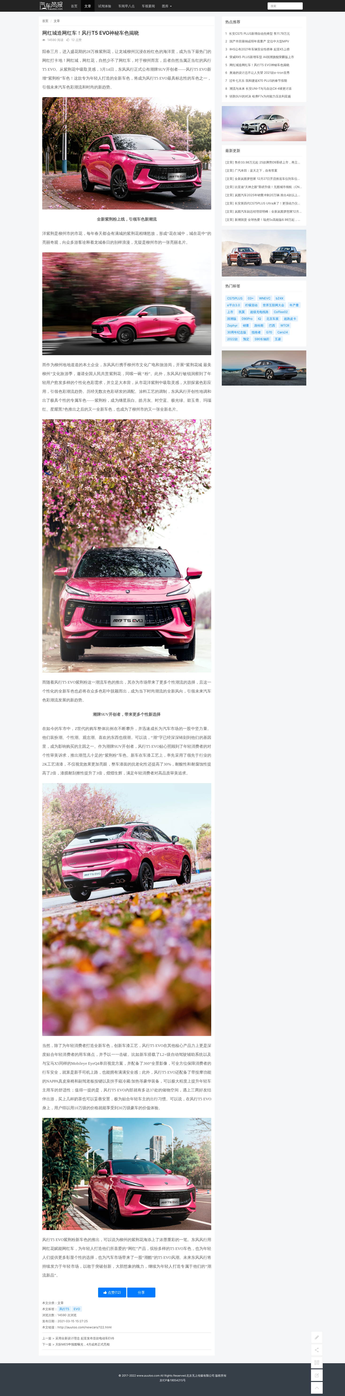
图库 (165, 6)
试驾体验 (104, 6)
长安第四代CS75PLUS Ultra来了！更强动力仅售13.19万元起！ (277, 203)
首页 (74, 6)
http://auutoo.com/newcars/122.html (84, 1327)
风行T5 (64, 1309)
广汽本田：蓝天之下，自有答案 (256, 170)
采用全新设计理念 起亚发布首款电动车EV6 (84, 1338)
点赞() (114, 1292)
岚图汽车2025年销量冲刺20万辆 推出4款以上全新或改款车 (275, 195)
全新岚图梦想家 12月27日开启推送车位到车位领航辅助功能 (275, 178)
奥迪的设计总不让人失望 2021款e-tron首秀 (260, 72)
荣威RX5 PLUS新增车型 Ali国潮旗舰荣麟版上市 (262, 57)
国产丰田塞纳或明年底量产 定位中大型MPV (259, 41)
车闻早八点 (126, 6)
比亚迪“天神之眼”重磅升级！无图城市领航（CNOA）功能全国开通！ (281, 187)
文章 (87, 6)
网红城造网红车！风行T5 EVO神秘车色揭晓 (259, 65)
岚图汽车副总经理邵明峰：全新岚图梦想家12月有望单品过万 (276, 211)
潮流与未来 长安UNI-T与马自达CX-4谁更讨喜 (261, 88)
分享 (141, 1292)
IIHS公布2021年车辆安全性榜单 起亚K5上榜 (260, 49)
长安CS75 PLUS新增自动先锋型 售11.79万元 (259, 33)
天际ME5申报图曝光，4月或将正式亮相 (82, 1344)
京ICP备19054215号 (173, 1380)
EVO (77, 1309)
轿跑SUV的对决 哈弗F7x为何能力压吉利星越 (260, 96)
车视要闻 (148, 6)
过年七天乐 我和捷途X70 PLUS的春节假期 (258, 80)
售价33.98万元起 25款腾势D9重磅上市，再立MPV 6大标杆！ (277, 162)
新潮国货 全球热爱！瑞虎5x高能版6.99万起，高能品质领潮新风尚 (280, 219)
